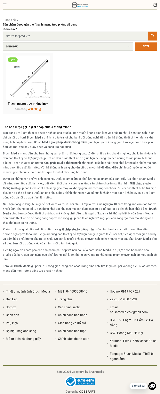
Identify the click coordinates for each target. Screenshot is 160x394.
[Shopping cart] (155, 5)
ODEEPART (87, 391)
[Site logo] (80, 4)
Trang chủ (9, 19)
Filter (146, 46)
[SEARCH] (152, 36)
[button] (28, 94)
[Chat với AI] (152, 386)
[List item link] (28, 291)
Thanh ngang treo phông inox (28, 103)
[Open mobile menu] (5, 5)
